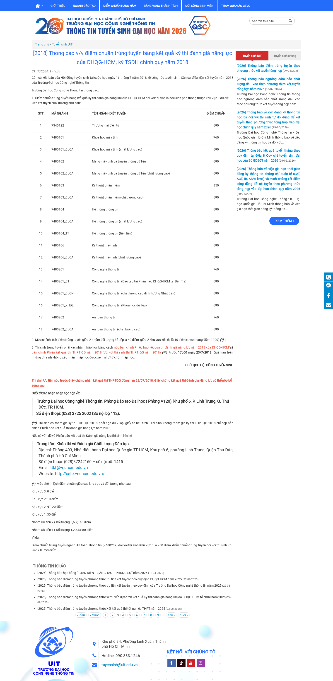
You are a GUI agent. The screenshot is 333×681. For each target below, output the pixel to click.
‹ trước (94, 615)
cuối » (184, 615)
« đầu (81, 615)
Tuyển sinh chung (285, 55)
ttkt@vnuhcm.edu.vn (69, 467)
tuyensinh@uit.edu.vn (119, 664)
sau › (171, 615)
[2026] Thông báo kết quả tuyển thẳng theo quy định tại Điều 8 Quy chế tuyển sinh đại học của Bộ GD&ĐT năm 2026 (268, 155)
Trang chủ (42, 44)
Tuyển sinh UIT (62, 44)
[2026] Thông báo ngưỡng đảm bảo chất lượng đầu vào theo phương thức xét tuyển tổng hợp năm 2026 (268, 84)
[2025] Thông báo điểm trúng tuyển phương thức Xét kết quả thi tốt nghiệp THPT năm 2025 (101, 608)
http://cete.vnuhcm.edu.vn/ (79, 473)
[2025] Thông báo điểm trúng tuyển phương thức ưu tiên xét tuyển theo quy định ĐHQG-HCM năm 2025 (109, 579)
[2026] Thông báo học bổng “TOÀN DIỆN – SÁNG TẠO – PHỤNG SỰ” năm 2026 (92, 573)
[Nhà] (122, 25)
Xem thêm (283, 221)
